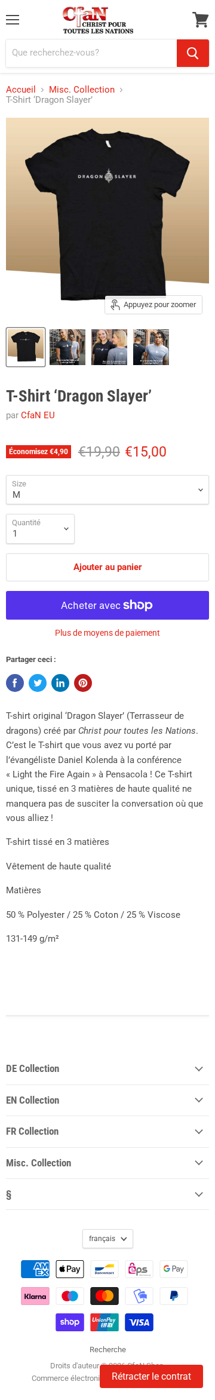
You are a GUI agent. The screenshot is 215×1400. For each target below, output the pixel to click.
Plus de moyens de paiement (107, 633)
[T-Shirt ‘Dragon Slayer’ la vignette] (26, 347)
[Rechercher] (193, 53)
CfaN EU (38, 415)
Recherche (108, 1349)
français (102, 1238)
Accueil (21, 90)
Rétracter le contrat (151, 1376)
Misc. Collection (82, 90)
